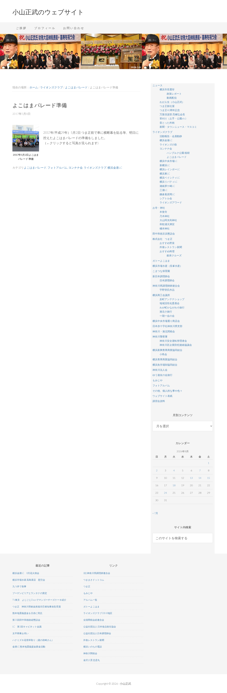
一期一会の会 (167, 315)
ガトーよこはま (161, 260)
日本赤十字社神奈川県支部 (167, 326)
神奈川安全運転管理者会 (173, 340)
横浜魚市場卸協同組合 (165, 364)
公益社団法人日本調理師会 (97, 633)
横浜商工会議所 (161, 295)
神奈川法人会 (160, 369)
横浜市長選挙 (167, 89)
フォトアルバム (57, 167)
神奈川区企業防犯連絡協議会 (176, 344)
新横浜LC (165, 165)
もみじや (157, 380)
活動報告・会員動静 (171, 136)
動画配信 (172, 97)
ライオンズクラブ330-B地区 (97, 613)
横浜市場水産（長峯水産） (167, 265)
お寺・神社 (159, 207)
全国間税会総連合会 (93, 619)
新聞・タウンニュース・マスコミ (178, 126)
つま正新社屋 (167, 106)
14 (199, 477)
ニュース (157, 85)
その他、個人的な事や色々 (167, 390)
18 (174, 485)
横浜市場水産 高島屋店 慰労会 (28, 579)
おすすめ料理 (167, 251)
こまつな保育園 (161, 270)
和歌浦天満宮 (167, 224)
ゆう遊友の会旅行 (162, 374)
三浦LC (163, 189)
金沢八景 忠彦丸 (91, 660)
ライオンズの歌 (168, 144)
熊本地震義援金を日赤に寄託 (27, 613)
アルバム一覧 (90, 599)
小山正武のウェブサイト (48, 12)
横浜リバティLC (168, 181)
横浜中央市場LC (168, 160)
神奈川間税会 (90, 653)
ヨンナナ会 (75, 167)
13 (191, 477)
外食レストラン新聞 (171, 247)
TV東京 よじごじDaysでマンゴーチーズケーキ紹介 (39, 599)
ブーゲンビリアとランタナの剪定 (29, 593)
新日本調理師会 (161, 276)
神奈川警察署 (160, 336)
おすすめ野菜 (167, 242)
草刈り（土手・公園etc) (173, 118)
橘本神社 (165, 228)
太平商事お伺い (20, 633)
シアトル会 (166, 198)
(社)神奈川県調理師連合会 (96, 573)
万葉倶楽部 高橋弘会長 (172, 114)
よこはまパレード (35, 167)
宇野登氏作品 (167, 289)
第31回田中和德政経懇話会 (26, 619)
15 (208, 477)
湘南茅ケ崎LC (167, 185)
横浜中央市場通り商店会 (166, 320)
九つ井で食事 (19, 586)
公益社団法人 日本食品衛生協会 (99, 626)
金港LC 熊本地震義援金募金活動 (28, 646)
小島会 (163, 354)
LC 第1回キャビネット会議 (26, 626)
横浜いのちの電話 (92, 646)
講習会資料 (159, 400)
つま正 (86, 586)
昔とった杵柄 (167, 122)
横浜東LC (165, 173)
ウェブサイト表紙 (162, 395)
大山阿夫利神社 (168, 220)
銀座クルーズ (174, 255)
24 (165, 492)
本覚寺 (163, 211)
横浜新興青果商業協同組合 (167, 349)
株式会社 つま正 (162, 238)
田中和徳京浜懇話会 (164, 233)
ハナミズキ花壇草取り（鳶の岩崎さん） (33, 640)
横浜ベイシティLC (170, 177)
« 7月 (155, 513)
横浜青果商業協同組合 (165, 359)
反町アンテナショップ (172, 299)
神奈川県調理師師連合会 (166, 285)
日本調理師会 (167, 280)
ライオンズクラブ (95, 167)
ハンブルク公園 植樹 (178, 152)
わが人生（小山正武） (172, 101)
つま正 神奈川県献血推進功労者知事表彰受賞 (36, 606)
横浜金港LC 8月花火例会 (25, 573)
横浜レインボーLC (170, 169)
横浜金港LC (114, 167)
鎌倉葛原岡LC (167, 194)
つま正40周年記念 (170, 110)
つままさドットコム (93, 579)
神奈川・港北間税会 (164, 331)
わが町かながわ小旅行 (172, 307)
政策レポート (174, 93)
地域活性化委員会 (169, 303)
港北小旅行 (166, 311)
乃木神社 (165, 216)
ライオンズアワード (171, 202)
